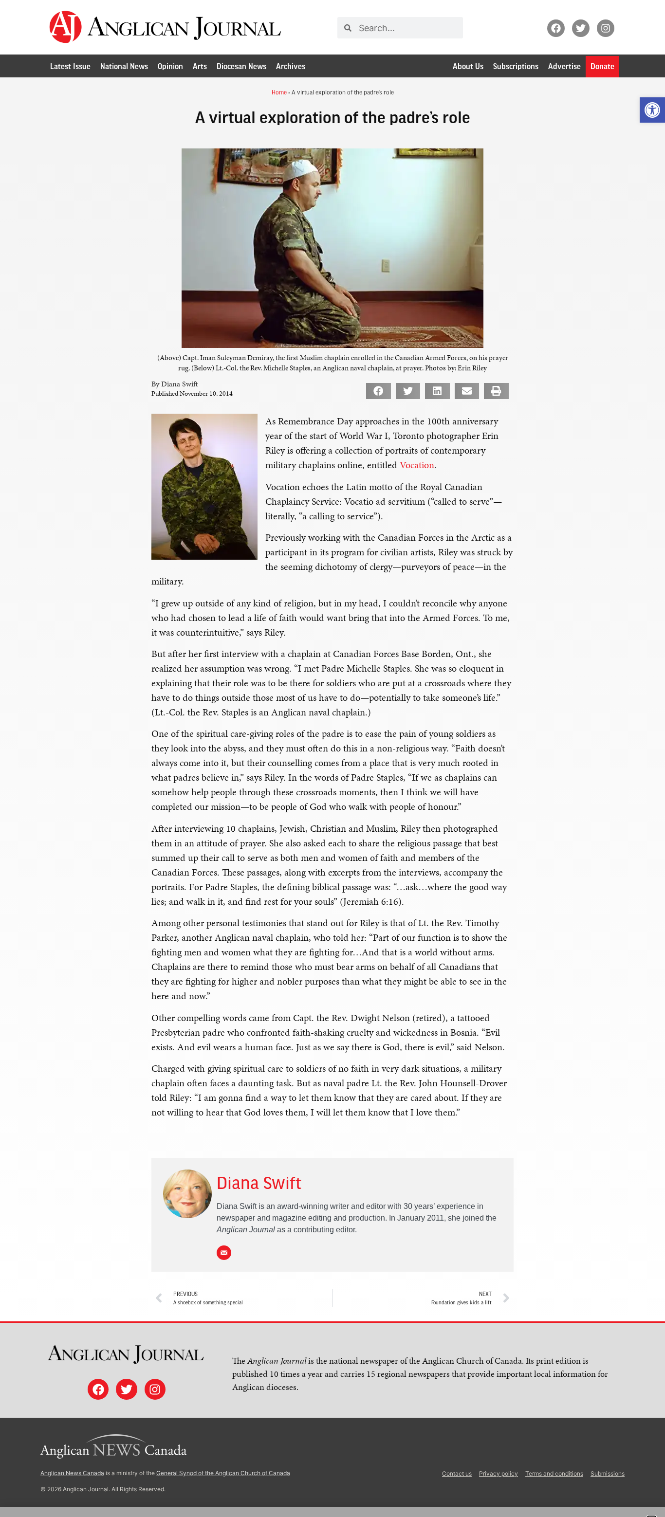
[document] (332, 758)
